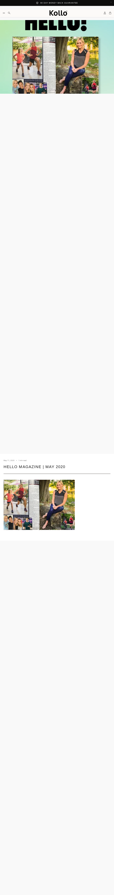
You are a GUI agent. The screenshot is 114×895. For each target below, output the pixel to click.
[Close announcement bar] (111, 2)
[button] (3, 13)
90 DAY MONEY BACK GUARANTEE (59, 3)
